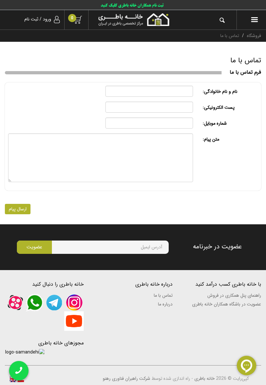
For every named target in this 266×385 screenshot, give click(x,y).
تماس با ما (163, 295)
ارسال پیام (18, 209)
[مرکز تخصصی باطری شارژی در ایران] (133, 19)
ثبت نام (31, 19)
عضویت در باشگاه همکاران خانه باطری (226, 304)
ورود (47, 19)
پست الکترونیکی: (219, 107)
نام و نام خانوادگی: (220, 91)
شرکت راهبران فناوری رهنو (126, 378)
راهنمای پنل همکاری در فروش (234, 295)
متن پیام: (211, 139)
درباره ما (165, 304)
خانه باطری (204, 378)
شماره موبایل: (215, 123)
